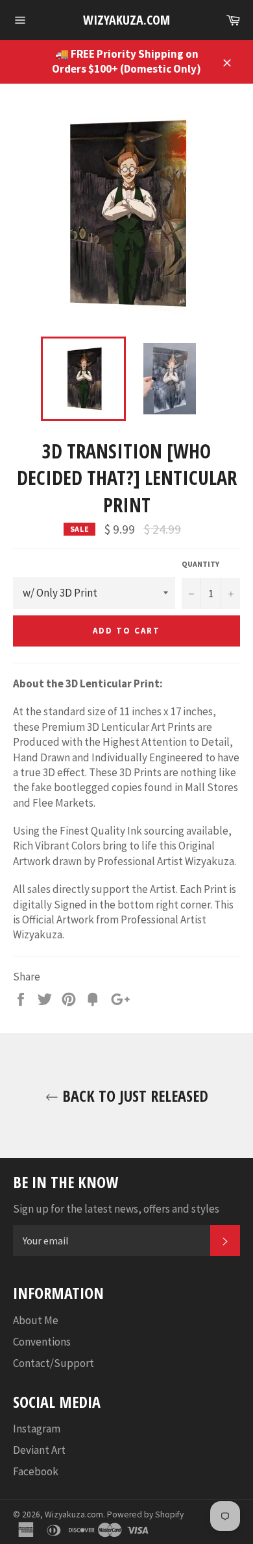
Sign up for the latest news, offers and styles (116, 1209)
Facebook (35, 1471)
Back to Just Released (133, 1095)
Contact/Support (53, 1363)
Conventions (42, 1342)
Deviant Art (39, 1450)
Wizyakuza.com (126, 20)
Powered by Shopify (145, 1514)
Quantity (200, 564)
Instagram (36, 1428)
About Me (35, 1320)
